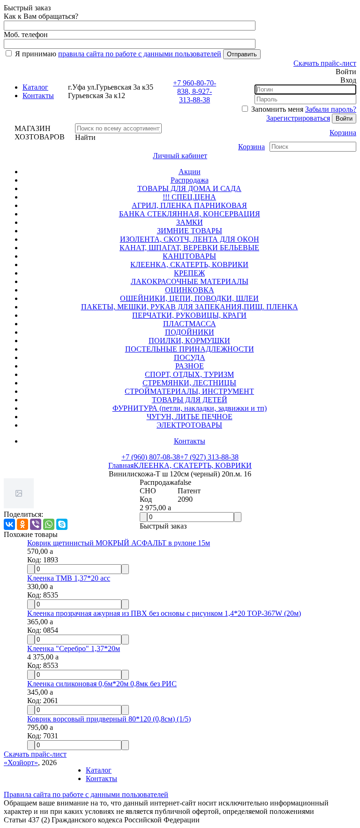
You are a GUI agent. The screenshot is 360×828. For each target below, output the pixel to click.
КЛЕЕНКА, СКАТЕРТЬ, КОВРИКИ (189, 264)
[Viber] (35, 524)
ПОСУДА (189, 357)
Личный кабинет (180, 156)
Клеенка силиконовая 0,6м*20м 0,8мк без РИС (102, 684)
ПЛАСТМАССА (189, 324)
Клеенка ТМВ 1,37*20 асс (68, 578)
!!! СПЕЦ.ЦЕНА (189, 197)
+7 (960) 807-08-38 (150, 457)
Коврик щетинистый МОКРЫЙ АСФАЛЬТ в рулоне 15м (118, 543)
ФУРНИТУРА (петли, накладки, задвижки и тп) (189, 408)
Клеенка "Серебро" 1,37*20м (73, 648)
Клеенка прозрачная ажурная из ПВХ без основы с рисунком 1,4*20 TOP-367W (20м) (164, 613)
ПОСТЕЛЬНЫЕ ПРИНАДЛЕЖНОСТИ (189, 349)
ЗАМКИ (189, 222)
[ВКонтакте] (9, 524)
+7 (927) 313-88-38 (209, 457)
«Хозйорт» (21, 763)
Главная (121, 465)
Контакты (38, 96)
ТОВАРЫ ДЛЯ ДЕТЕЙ (189, 400)
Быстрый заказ (163, 526)
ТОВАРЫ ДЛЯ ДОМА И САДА (189, 188)
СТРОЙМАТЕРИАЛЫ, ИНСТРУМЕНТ (189, 391)
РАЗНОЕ (189, 366)
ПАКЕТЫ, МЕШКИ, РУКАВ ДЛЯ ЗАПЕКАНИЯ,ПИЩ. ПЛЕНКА (189, 307)
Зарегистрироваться (298, 118)
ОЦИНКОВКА (189, 290)
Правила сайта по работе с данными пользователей (86, 794)
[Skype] (62, 524)
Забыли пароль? (330, 109)
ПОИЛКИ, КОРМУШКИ (189, 341)
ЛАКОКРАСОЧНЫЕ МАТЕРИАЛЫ (189, 281)
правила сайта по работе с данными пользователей (139, 54)
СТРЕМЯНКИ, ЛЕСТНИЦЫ (189, 383)
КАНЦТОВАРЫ (189, 256)
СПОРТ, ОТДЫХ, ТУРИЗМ (189, 374)
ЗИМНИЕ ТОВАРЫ (189, 231)
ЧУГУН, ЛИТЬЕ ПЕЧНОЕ (189, 417)
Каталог (35, 87)
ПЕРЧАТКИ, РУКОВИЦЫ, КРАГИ (189, 315)
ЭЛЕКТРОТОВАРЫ (189, 425)
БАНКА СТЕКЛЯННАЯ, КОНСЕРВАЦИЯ (189, 214)
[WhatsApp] (48, 524)
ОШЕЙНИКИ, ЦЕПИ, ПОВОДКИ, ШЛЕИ (189, 298)
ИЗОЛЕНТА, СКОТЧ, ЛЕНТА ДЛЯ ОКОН (189, 239)
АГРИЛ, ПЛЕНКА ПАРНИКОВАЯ (189, 205)
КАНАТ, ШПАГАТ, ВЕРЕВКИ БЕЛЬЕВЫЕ (189, 248)
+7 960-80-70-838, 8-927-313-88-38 (194, 91)
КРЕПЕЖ (189, 273)
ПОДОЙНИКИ (189, 332)
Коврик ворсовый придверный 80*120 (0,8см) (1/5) (109, 719)
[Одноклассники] (22, 524)
